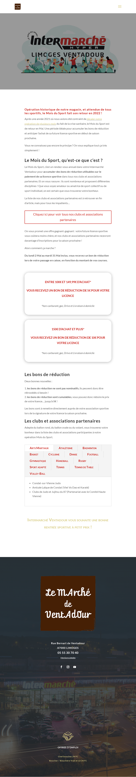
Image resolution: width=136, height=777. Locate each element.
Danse (73, 454)
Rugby (82, 461)
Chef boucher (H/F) (68, 756)
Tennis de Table (83, 467)
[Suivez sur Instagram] (68, 667)
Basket (34, 454)
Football (93, 454)
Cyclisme (53, 454)
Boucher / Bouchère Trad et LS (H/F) (68, 760)
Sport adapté (38, 467)
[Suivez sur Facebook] (61, 667)
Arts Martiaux (39, 448)
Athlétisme (65, 448)
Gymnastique (38, 461)
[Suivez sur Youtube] (74, 667)
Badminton (90, 448)
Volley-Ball (37, 473)
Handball (62, 461)
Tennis (60, 467)
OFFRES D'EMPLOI (68, 747)
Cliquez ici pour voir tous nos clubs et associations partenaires (68, 216)
